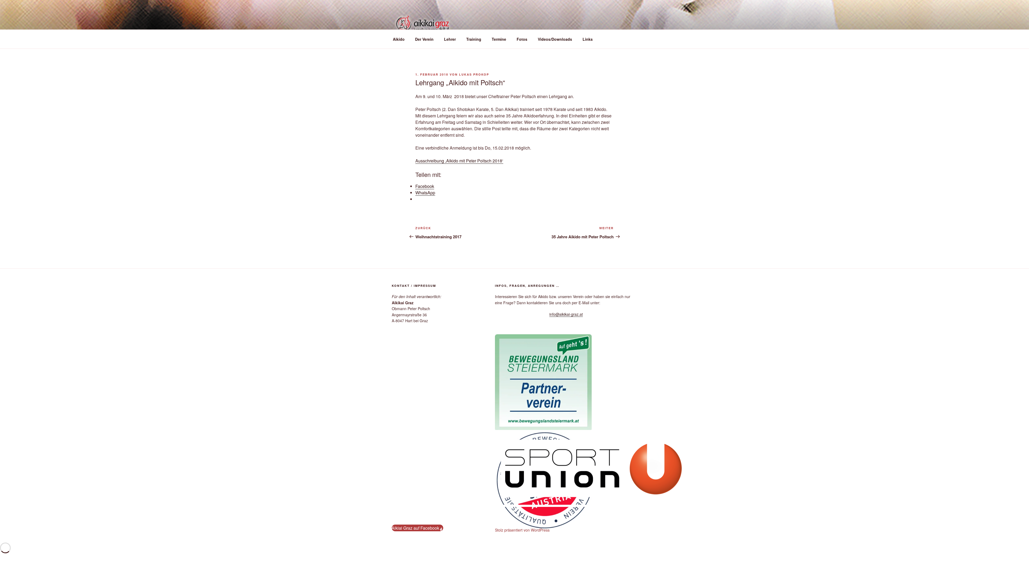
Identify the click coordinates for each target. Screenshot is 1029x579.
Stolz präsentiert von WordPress (522, 530)
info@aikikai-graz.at (566, 314)
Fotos (522, 39)
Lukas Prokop (474, 74)
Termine (499, 39)
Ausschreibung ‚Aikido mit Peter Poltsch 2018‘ (459, 161)
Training (473, 39)
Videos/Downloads (555, 39)
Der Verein (424, 39)
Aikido (399, 39)
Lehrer (450, 39)
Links (588, 39)
